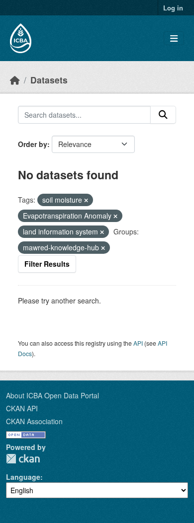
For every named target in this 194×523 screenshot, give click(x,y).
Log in (173, 7)
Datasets (49, 80)
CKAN (23, 458)
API (138, 343)
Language (23, 477)
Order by (32, 144)
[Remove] (86, 200)
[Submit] (163, 115)
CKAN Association (34, 421)
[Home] (15, 80)
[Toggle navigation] (174, 38)
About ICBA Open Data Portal (52, 395)
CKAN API (22, 408)
